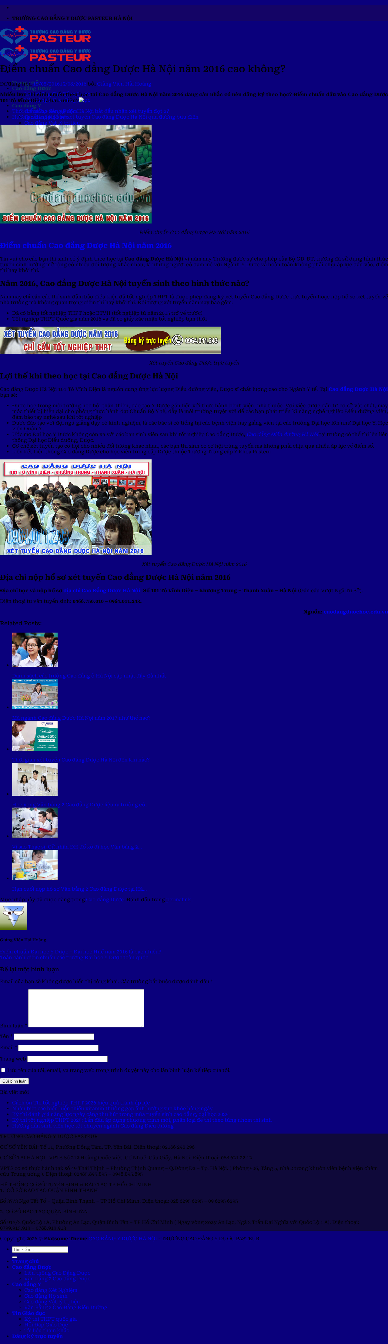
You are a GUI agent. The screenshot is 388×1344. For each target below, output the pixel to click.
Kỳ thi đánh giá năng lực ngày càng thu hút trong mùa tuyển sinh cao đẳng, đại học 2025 (120, 1114)
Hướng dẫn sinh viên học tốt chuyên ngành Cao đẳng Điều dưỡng (93, 1126)
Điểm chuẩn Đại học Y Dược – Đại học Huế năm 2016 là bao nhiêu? (80, 952)
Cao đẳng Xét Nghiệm (50, 1290)
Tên (6, 1036)
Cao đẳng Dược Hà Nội (358, 389)
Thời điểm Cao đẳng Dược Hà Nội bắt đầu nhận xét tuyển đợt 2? (90, 111)
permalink (178, 899)
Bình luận (13, 1026)
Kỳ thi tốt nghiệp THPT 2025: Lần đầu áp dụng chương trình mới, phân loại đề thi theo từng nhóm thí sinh (142, 1120)
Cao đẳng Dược (32, 88)
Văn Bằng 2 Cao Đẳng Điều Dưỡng (65, 1307)
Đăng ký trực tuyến (37, 1336)
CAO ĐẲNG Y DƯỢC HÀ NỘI (123, 1239)
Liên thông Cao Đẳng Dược (57, 1273)
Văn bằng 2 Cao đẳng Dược (57, 1279)
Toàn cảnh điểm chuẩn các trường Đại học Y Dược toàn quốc (74, 957)
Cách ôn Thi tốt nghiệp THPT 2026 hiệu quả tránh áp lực (81, 1103)
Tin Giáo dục (28, 1313)
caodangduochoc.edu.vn (356, 612)
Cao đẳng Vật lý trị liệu (52, 123)
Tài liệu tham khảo (46, 1330)
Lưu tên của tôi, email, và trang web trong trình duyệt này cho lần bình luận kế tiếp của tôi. (119, 1070)
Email (8, 1047)
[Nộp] (14, 1257)
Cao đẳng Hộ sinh (46, 1296)
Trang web (13, 1059)
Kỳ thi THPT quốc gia (50, 1319)
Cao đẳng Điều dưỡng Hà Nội (282, 434)
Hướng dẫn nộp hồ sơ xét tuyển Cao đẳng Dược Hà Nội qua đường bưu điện (105, 117)
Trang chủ (25, 1261)
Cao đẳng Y (26, 106)
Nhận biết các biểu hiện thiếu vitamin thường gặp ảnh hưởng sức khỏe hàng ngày (112, 1108)
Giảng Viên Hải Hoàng (124, 84)
